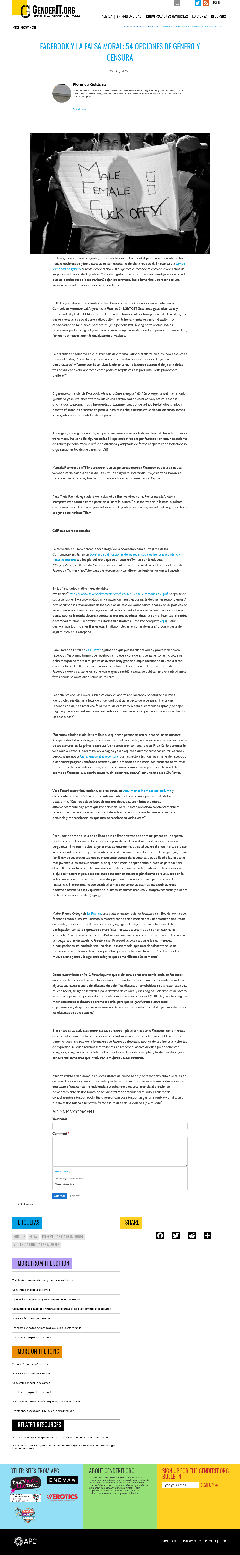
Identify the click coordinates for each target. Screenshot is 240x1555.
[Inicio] (50, 10)
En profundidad (129, 17)
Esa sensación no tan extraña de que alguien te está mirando (46, 1328)
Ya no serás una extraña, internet (31, 1364)
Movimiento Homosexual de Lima (147, 791)
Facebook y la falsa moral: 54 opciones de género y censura (46, 1299)
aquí (163, 621)
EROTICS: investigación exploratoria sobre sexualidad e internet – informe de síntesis (60, 1437)
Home (165, 1541)
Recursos (218, 17)
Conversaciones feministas (167, 17)
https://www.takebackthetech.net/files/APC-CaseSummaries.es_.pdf (118, 594)
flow (34, 1237)
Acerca (107, 17)
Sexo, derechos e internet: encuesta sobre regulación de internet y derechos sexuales (61, 1308)
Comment (59, 1133)
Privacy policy (192, 1541)
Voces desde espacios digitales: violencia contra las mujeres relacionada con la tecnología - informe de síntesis (64, 1447)
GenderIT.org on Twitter (198, 2)
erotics (19, 1237)
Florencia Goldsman (91, 84)
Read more (80, 109)
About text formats (61, 1172)
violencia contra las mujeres (36, 1245)
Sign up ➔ (209, 1485)
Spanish (30, 28)
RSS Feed (206, 2)
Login (223, 1541)
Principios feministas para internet (31, 1318)
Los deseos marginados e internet (31, 1337)
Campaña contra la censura (99, 756)
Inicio (126, 26)
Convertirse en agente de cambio (31, 1289)
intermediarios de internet (62, 1237)
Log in (216, 3)
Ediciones (199, 17)
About (175, 1541)
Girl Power (93, 650)
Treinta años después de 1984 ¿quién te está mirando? (43, 1280)
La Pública (94, 913)
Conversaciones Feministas (144, 26)
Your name (60, 1119)
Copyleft (210, 1541)
